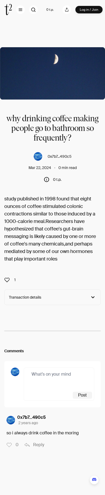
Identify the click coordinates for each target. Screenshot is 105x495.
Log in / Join (89, 10)
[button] (20, 9)
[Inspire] (8, 280)
